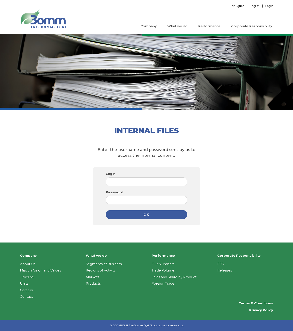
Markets (92, 277)
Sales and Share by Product (174, 277)
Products (93, 283)
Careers (26, 290)
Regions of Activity (100, 270)
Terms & (256, 303)
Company (148, 26)
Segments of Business (104, 264)
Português (237, 6)
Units (24, 283)
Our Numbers (163, 264)
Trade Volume (163, 270)
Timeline (27, 277)
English (255, 6)
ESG (220, 264)
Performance (209, 26)
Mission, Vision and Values (40, 270)
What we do (177, 26)
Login (269, 6)
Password (114, 192)
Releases (224, 270)
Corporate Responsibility (251, 26)
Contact (26, 296)
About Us (27, 264)
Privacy (261, 310)
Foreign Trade (163, 283)
